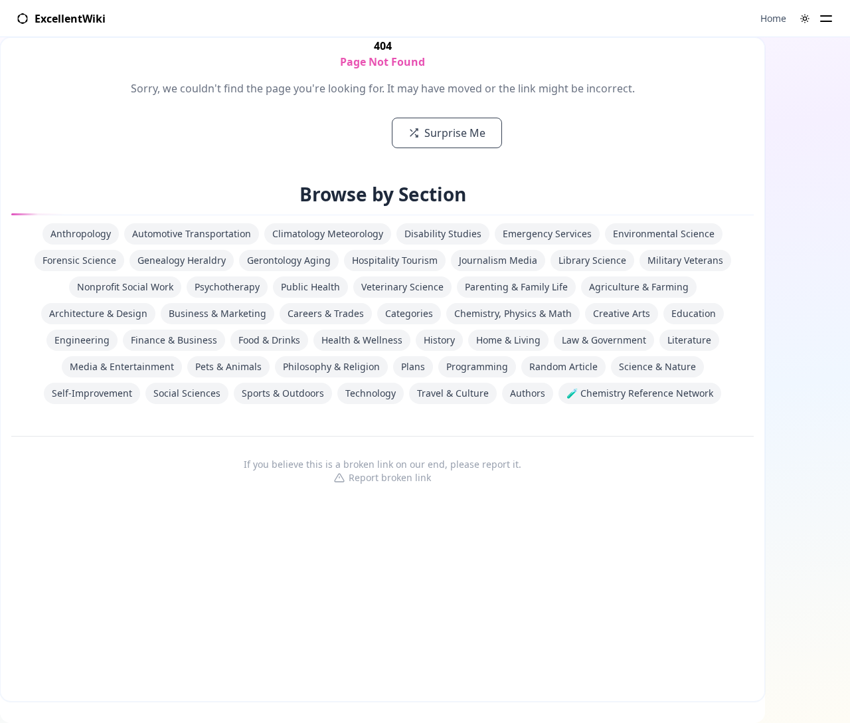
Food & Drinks (269, 340)
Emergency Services (547, 233)
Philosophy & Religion (331, 366)
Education (693, 313)
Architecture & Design (98, 313)
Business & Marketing (217, 313)
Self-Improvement (92, 393)
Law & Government (604, 340)
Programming (477, 366)
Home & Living (508, 340)
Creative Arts (621, 313)
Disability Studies (442, 233)
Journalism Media (498, 260)
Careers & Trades (326, 313)
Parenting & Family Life (516, 286)
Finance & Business (174, 340)
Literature (689, 340)
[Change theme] (805, 19)
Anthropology (80, 233)
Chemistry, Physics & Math (513, 313)
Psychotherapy (227, 286)
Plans (413, 366)
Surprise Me (454, 133)
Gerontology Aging (289, 260)
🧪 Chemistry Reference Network (639, 393)
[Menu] (826, 18)
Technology (370, 393)
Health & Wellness (361, 340)
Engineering (82, 340)
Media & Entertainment (122, 366)
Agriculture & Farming (639, 286)
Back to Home (330, 133)
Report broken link (390, 477)
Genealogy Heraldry (181, 260)
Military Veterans (685, 260)
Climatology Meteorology (327, 233)
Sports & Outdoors (283, 393)
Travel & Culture (453, 393)
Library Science (592, 260)
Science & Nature (657, 366)
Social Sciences (186, 393)
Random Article (563, 366)
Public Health (310, 286)
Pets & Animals (228, 366)
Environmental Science (664, 233)
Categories (409, 313)
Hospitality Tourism (395, 260)
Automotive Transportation (191, 233)
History (439, 340)
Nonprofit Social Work (125, 286)
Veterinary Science (402, 286)
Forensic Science (79, 260)
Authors (527, 393)
